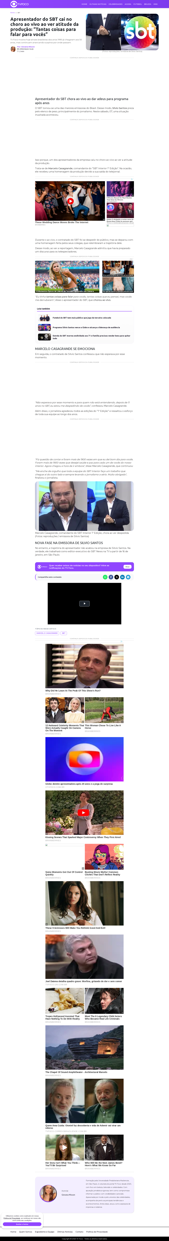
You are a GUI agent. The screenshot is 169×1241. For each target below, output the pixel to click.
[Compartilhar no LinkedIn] (122, 577)
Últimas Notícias (97, 4)
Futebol (137, 4)
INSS (155, 4)
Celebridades (115, 4)
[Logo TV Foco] (19, 4)
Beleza (147, 4)
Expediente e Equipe (44, 1232)
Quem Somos (25, 1232)
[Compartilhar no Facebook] (111, 577)
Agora (128, 4)
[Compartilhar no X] (116, 577)
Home (84, 4)
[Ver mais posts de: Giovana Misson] (13, 49)
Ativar (127, 567)
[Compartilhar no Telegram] (128, 577)
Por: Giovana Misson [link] (26, 47)
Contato (79, 1232)
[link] (48, 1193)
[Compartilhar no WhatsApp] (105, 577)
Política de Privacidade (97, 1232)
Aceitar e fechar (22, 1224)
